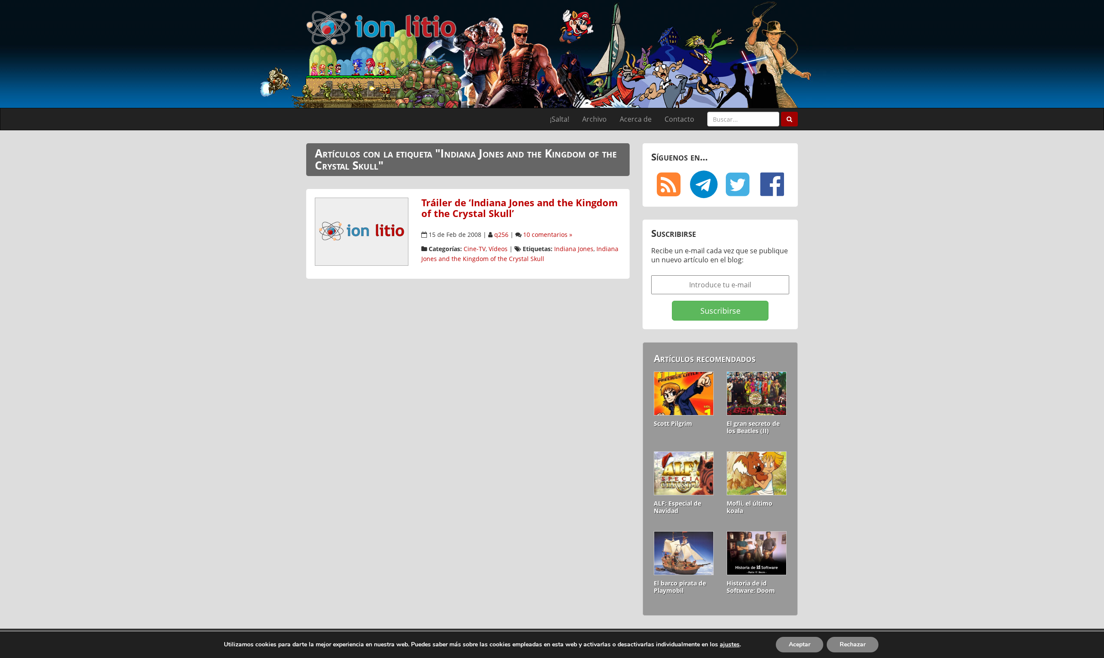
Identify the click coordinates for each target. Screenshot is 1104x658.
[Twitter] (737, 184)
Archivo (594, 119)
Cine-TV (475, 249)
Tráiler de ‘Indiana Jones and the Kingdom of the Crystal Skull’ (519, 208)
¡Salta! (559, 119)
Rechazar (853, 644)
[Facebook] (772, 184)
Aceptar (799, 644)
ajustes (730, 645)
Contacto (679, 119)
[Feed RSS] (668, 184)
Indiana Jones (573, 249)
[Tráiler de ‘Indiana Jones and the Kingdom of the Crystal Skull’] (361, 231)
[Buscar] (789, 119)
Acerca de (636, 119)
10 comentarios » (547, 234)
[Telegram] (703, 184)
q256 (501, 234)
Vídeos (498, 249)
